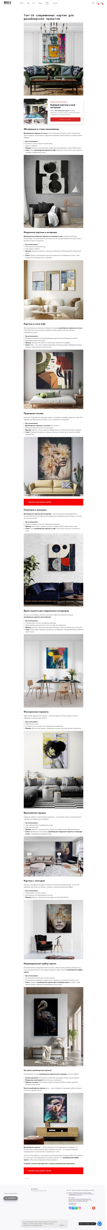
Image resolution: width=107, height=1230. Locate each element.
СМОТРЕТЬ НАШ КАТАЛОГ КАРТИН (39, 502)
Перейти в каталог (65, 119)
